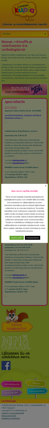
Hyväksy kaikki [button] (16, 238)
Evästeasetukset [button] (32, 238)
